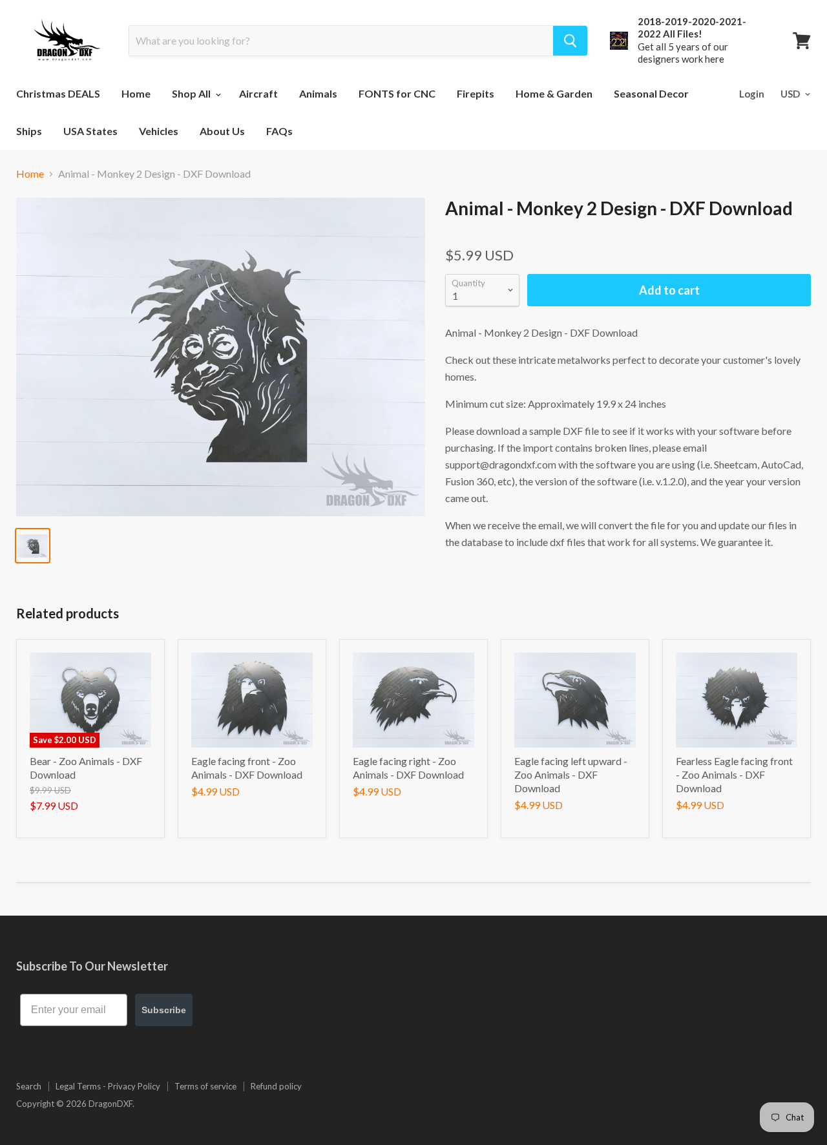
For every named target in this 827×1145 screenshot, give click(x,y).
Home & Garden (554, 93)
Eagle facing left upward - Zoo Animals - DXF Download (570, 774)
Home (136, 93)
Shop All (192, 93)
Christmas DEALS (58, 93)
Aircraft (258, 93)
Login (751, 94)
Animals (318, 93)
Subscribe (163, 1010)
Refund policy (276, 1086)
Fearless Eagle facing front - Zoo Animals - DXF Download (734, 774)
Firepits (475, 93)
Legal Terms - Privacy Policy (108, 1086)
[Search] (570, 41)
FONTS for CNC (397, 93)
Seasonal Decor (651, 93)
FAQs (279, 131)
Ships (29, 131)
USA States (90, 131)
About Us (222, 131)
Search (28, 1086)
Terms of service (205, 1086)
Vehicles (158, 131)
